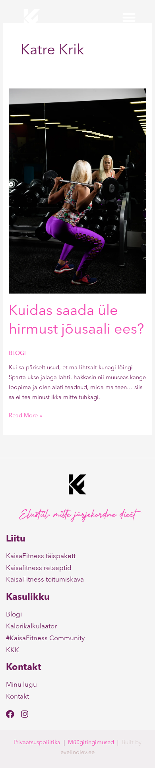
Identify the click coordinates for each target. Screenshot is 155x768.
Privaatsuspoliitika (37, 743)
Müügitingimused (91, 743)
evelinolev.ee (77, 753)
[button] (129, 17)
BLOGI (17, 354)
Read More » (25, 415)
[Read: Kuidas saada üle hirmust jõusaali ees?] (77, 191)
